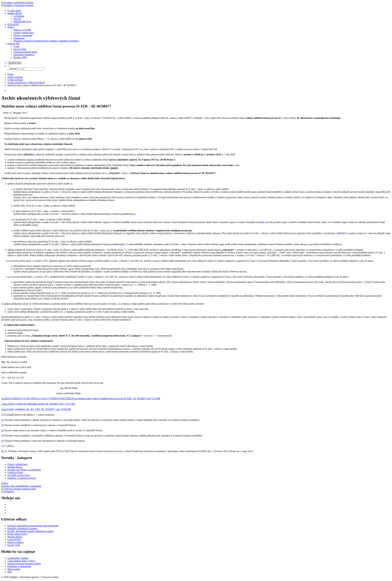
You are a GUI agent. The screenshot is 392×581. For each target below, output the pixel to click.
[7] (76, 276)
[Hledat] (8, 69)
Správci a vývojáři (22, 30)
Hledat (13, 68)
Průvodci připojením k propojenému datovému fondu (33, 525)
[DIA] (4, 483)
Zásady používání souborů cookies (24, 563)
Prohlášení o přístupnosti (19, 566)
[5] (345, 233)
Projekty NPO (20, 57)
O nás (16, 46)
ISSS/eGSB (13, 24)
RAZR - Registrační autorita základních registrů (30, 531)
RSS (9, 572)
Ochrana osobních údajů (25, 52)
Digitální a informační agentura (22, 528)
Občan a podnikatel (22, 35)
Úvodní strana (14, 10)
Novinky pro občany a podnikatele (24, 469)
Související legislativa (23, 54)
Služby (10, 27)
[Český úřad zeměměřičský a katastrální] (21, 486)
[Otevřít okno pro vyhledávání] (8, 66)
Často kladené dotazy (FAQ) (21, 561)
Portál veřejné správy (17, 534)
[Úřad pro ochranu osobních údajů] (18, 488)
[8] (170, 335)
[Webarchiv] (7, 491)
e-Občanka (18, 16)
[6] (123, 244)
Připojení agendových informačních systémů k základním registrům (45, 41)
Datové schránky (15, 542)
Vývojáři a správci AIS (18, 475)
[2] (302, 192)
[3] (133, 214)
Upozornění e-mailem (17, 558)
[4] (263, 222)
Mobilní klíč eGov (22, 21)
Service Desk (19, 49)
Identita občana (14, 13)
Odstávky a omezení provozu (21, 478)
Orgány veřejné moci (23, 32)
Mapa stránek (13, 569)
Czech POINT (14, 539)
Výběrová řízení (15, 472)
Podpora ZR (13, 43)
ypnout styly (15, 63)
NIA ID (17, 18)
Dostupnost (18, 38)
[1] (2, 414)
